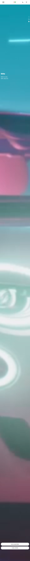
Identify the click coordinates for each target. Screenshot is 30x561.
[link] (15, 544)
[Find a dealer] (26, 2)
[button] (3, 2)
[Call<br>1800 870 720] (22, 2)
